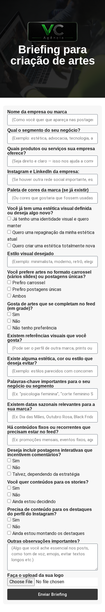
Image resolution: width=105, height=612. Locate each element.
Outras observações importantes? (43, 541)
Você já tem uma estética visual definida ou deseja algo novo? (49, 210)
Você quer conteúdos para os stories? (47, 482)
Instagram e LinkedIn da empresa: (43, 171)
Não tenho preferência (34, 328)
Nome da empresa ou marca (37, 112)
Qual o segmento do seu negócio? (43, 130)
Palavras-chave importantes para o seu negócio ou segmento (48, 383)
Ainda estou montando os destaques (48, 533)
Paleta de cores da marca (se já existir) (47, 190)
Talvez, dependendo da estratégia (46, 474)
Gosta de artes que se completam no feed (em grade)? (51, 306)
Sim (16, 314)
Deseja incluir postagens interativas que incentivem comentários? (49, 452)
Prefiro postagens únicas (36, 289)
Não (16, 321)
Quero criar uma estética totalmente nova (53, 245)
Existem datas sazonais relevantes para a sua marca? (51, 406)
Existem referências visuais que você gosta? (46, 338)
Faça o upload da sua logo (35, 575)
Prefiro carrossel (28, 282)
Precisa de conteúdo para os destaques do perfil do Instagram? (49, 511)
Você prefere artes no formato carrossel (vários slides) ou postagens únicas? (49, 274)
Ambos (19, 296)
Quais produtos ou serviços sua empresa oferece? (51, 151)
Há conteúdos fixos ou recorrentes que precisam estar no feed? (48, 429)
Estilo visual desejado (30, 254)
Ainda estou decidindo (34, 501)
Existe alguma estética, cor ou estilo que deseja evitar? (50, 361)
